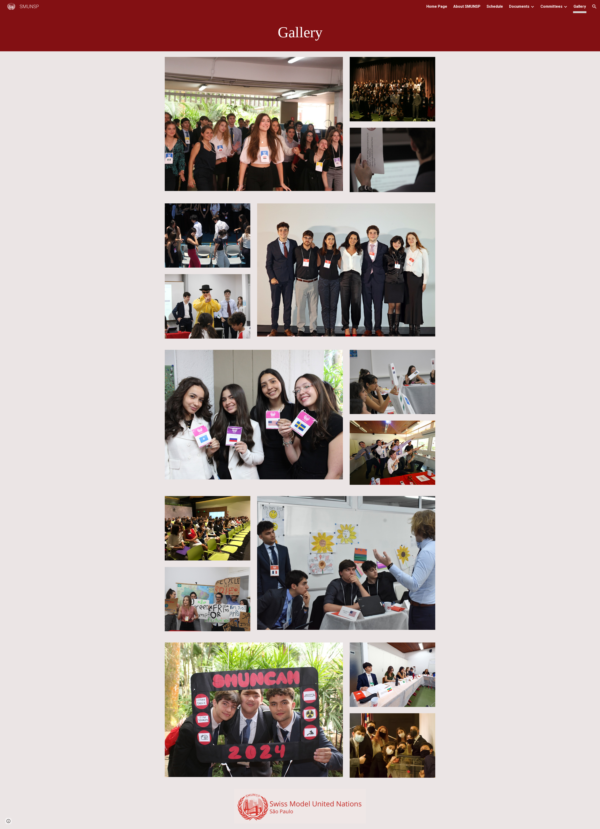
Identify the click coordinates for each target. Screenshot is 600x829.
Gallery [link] (580, 6)
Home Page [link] (436, 6)
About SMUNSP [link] (466, 6)
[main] (300, 32)
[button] (594, 6)
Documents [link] (519, 6)
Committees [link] (551, 6)
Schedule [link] (495, 6)
